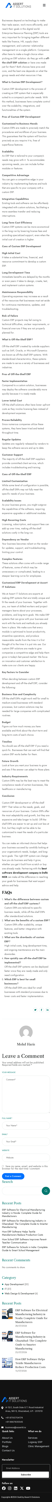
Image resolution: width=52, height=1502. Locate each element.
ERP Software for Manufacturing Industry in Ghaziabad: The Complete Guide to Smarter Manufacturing (25, 1224)
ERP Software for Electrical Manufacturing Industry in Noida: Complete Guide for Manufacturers (23, 1213)
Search (7, 1182)
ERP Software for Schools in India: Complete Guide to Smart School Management (25, 1249)
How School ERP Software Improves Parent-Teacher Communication (24, 1241)
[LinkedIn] (47, 1010)
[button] (44, 5)
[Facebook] (41, 1010)
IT (6, 1289)
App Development (14, 1284)
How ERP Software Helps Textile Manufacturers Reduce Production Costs (22, 1233)
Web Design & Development (19, 1293)
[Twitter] (35, 1010)
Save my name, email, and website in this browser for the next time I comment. (25, 1167)
